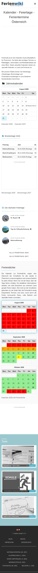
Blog (10, 539)
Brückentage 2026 (8, 193)
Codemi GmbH (18, 533)
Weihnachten (7, 157)
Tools (12, 72)
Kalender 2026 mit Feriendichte (13, 398)
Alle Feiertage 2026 (19, 253)
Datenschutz (26, 542)
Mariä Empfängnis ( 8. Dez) (17, 559)
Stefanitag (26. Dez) (9, 566)
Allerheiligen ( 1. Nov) (17, 555)
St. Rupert (14, 218)
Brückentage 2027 (24, 193)
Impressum (9, 542)
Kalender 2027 (20, 124)
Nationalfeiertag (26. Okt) (17, 552)
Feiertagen (5, 62)
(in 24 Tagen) (17, 215)
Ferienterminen (27, 62)
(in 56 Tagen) (18, 238)
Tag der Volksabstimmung (20, 229)
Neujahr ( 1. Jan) (28, 566)
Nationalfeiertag (8, 149)
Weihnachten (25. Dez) (17, 562)
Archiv (22, 539)
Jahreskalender (14, 83)
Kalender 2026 (7, 124)
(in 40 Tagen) (18, 226)
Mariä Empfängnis (9, 153)
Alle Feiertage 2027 (19, 256)
